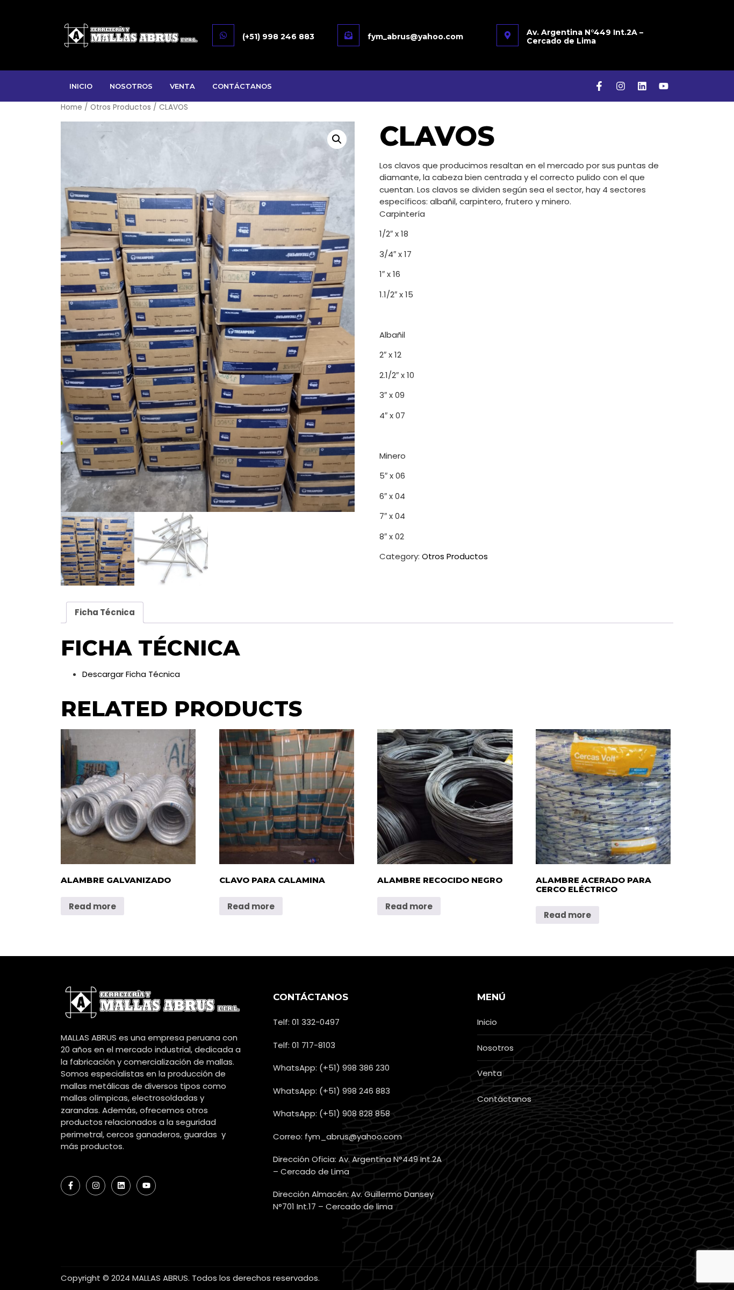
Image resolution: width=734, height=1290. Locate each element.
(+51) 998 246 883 (278, 36)
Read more (92, 906)
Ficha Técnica (105, 612)
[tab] (104, 612)
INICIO (80, 86)
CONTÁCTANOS (242, 86)
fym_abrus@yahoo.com (415, 36)
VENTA (182, 86)
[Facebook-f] (599, 86)
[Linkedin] (642, 86)
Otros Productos (120, 107)
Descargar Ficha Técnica (131, 674)
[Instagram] (620, 86)
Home (71, 107)
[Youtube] (663, 86)
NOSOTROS (131, 86)
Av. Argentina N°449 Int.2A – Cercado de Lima (585, 36)
